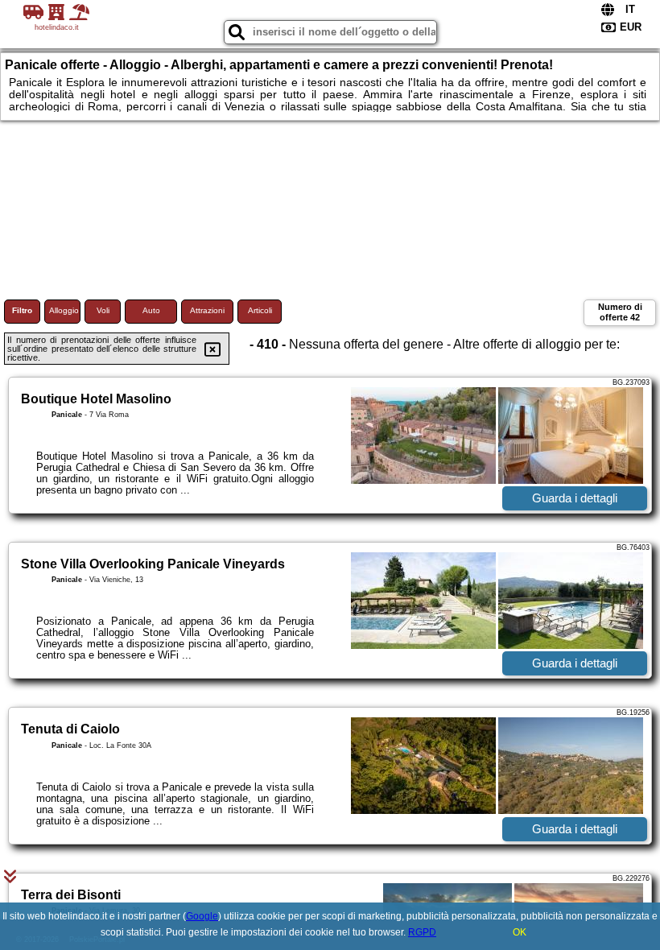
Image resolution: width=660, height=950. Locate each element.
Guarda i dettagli (574, 498)
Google (202, 916)
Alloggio (64, 310)
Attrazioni (207, 310)
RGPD (422, 932)
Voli (103, 310)
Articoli (260, 310)
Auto (151, 310)
